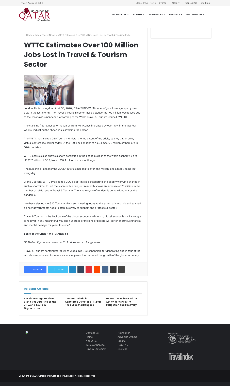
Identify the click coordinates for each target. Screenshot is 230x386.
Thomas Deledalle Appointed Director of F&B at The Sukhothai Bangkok (83, 302)
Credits (121, 340)
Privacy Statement (96, 348)
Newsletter (124, 332)
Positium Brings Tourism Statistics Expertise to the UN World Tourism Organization (40, 303)
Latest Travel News (45, 35)
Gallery (175, 3)
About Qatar (119, 14)
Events (162, 3)
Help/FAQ (123, 344)
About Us (91, 340)
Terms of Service (95, 344)
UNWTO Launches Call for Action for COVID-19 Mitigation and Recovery (121, 302)
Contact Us (191, 3)
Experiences (156, 14)
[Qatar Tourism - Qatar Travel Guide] (35, 14)
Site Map (205, 3)
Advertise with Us (127, 336)
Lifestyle (174, 14)
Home (29, 35)
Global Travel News (146, 3)
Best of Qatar (194, 14)
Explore (137, 14)
